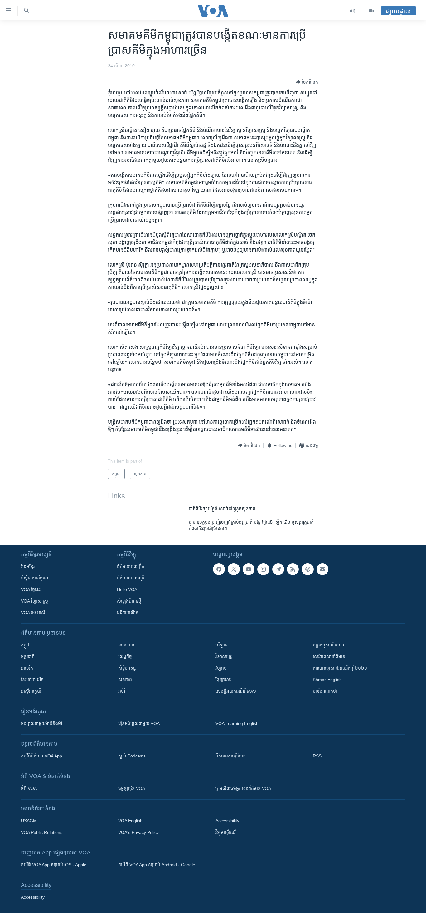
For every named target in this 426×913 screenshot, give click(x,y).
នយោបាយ (127, 644)
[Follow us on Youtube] (248, 569)
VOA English (130, 820)
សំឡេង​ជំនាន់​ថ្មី (129, 600)
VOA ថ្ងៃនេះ (31, 589)
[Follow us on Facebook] (219, 569)
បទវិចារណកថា (325, 691)
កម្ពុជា (26, 644)
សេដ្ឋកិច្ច (125, 656)
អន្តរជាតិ (28, 656)
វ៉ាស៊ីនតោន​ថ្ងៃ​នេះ (34, 577)
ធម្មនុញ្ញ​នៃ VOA (131, 788)
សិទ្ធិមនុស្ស (127, 668)
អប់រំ (121, 691)
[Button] (307, 82)
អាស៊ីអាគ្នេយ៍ (31, 691)
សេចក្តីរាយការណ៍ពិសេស (235, 691)
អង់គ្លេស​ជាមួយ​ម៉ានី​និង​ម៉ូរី (41, 723)
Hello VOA (127, 589)
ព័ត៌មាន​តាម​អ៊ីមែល (230, 755)
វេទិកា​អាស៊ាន (127, 612)
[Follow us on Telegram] (278, 569)
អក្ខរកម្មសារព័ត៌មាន (328, 644)
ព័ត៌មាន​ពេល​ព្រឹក (130, 566)
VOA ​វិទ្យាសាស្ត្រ (34, 600)
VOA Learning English (237, 723)
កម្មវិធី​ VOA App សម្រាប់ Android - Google (156, 864)
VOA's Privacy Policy (138, 832)
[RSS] (293, 569)
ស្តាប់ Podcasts (132, 755)
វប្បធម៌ (221, 668)
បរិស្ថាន (221, 644)
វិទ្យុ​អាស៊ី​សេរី (225, 832)
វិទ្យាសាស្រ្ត (224, 656)
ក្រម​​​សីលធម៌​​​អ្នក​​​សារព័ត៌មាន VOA (243, 788)
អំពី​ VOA (29, 788)
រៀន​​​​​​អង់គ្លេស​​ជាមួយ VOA (139, 723)
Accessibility (227, 820)
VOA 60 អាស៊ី (33, 612)
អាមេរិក (27, 668)
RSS (317, 755)
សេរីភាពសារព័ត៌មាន (329, 656)
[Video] (371, 11)
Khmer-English (327, 679)
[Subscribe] (322, 569)
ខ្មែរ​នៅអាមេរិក (32, 679)
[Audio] (352, 11)
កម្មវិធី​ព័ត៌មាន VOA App (41, 755)
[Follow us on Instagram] (263, 569)
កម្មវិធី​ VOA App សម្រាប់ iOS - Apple (53, 864)
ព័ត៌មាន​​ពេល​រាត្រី (130, 577)
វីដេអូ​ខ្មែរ (28, 566)
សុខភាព (125, 679)
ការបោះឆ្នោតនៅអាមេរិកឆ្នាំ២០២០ (340, 668)
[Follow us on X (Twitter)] (234, 569)
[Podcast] (307, 569)
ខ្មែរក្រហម (223, 679)
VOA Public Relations (41, 832)
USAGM (29, 820)
